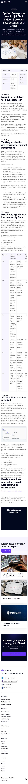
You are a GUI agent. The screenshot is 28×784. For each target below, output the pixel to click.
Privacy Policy (4, 777)
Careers (3, 765)
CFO (2, 729)
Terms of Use (4, 780)
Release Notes (4, 748)
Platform (3, 741)
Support (3, 768)
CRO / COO (3, 731)
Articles (3, 743)
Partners (3, 763)
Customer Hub (4, 753)
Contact (3, 770)
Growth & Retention (5, 699)
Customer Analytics (5, 714)
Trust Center (4, 751)
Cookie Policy (12, 777)
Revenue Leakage (5, 719)
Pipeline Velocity (5, 711)
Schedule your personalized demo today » (12, 491)
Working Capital (4, 721)
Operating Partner (5, 733)
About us (3, 761)
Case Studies (4, 746)
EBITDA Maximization (6, 701)
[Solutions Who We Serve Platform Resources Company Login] (14, 2)
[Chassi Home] (5, 2)
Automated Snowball (6, 716)
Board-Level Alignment (6, 704)
